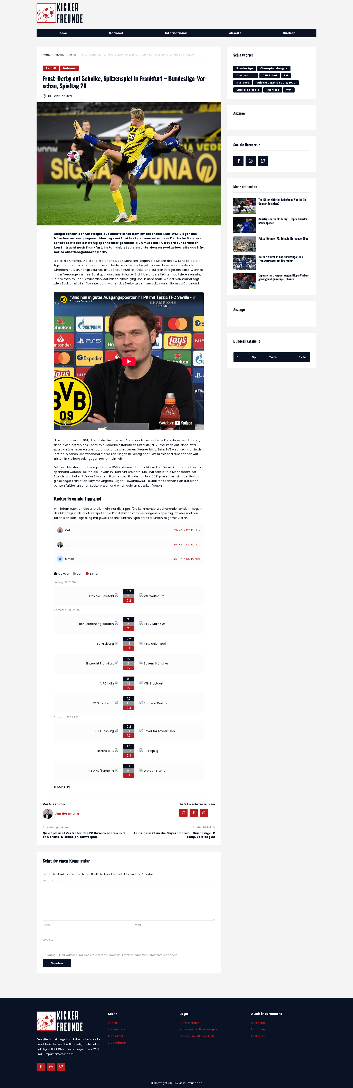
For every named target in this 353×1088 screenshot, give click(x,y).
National (60, 54)
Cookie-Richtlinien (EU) (197, 1036)
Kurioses (242, 82)
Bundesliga (244, 68)
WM (289, 89)
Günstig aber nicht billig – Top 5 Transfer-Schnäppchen (283, 221)
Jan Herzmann (67, 814)
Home (46, 54)
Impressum (116, 1029)
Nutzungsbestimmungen (198, 1029)
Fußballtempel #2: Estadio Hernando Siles (283, 238)
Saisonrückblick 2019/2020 (276, 82)
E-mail (136, 925)
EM (286, 75)
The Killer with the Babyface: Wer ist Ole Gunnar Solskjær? (282, 201)
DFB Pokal (270, 75)
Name (47, 925)
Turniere (272, 89)
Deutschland (245, 75)
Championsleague (273, 68)
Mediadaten (117, 1043)
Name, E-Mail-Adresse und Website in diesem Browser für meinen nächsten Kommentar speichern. (112, 955)
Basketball (258, 1023)
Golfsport (258, 1036)
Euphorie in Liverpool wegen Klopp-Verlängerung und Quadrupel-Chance (283, 277)
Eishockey (258, 1029)
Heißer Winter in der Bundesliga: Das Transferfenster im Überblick (280, 259)
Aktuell (73, 54)
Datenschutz (189, 1023)
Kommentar (50, 880)
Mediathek (116, 1036)
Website (48, 939)
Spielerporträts (247, 89)
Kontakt (114, 1023)
